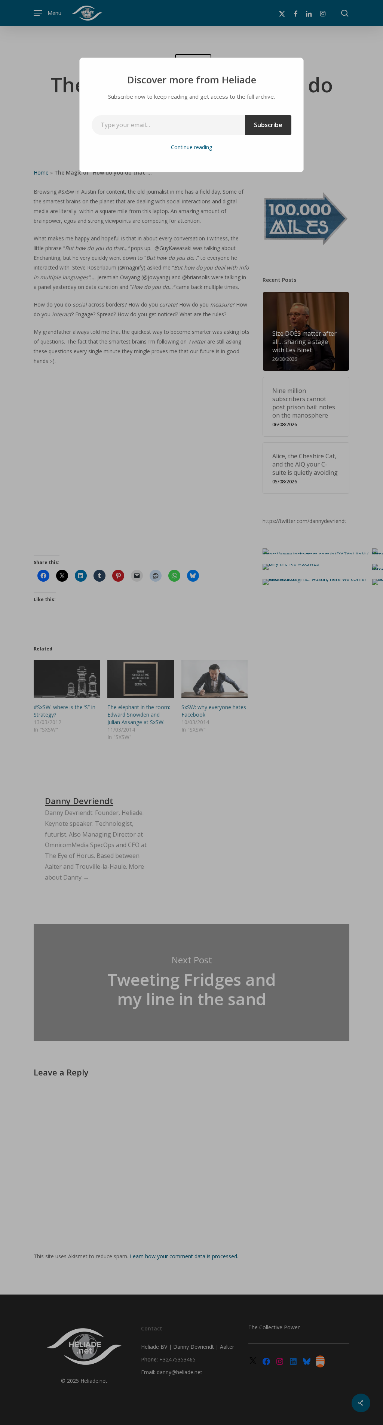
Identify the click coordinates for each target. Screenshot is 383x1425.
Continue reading (191, 147)
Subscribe (268, 125)
